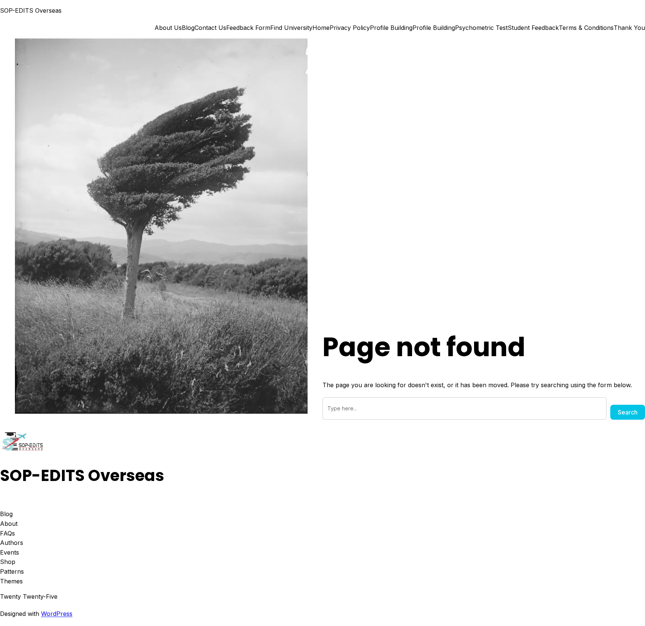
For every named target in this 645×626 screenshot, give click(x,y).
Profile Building (391, 27)
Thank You (629, 27)
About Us (168, 27)
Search (628, 412)
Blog (188, 27)
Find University (291, 27)
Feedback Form (248, 27)
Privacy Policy (350, 27)
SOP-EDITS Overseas (31, 10)
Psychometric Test (481, 27)
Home (321, 27)
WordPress (56, 613)
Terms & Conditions (586, 27)
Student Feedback (533, 27)
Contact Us (210, 27)
